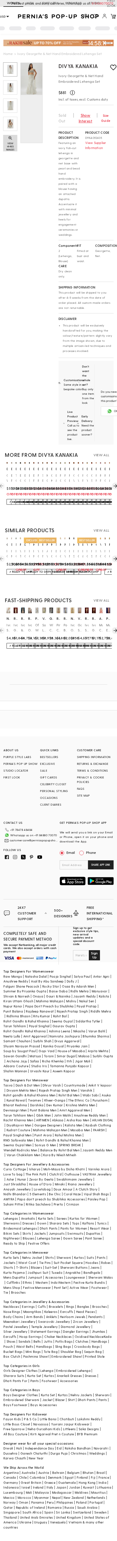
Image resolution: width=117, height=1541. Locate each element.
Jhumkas (98, 1331)
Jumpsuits (57, 1233)
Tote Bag (51, 1351)
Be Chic (55, 1194)
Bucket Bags (12, 1351)
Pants (101, 1257)
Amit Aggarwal (35, 1036)
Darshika (36, 1105)
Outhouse (71, 1174)
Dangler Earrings (76, 1331)
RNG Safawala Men (18, 1140)
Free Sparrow (14, 1429)
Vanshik (86, 1090)
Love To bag (12, 1174)
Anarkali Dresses (69, 1375)
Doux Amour (63, 1189)
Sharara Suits (13, 1375)
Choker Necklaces (58, 1336)
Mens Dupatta (14, 1277)
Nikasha (79, 1031)
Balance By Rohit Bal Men (60, 1150)
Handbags (99, 1341)
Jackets (40, 1233)
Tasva (7, 1085)
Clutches (81, 1341)
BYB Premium (87, 1434)
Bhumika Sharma (96, 1036)
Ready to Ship (14, 1243)
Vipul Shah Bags (96, 1194)
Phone (91, 852)
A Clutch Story (87, 1189)
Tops (76, 1223)
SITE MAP (83, 795)
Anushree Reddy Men (90, 1115)
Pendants (95, 1317)
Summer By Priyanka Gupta (24, 991)
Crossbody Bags (87, 1346)
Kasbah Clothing (98, 1125)
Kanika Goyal (53, 1046)
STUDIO (94, 3)
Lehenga (46, 1370)
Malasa (83, 1056)
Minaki (60, 1184)
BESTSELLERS (49, 757)
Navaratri (101, 1448)
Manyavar (99, 991)
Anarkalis (28, 1218)
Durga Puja (59, 1453)
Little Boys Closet (16, 1424)
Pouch (8, 1346)
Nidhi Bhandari (15, 1194)
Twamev (34, 1100)
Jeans (94, 1267)
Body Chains (13, 1317)
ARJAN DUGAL (102, 1120)
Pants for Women (73, 1228)
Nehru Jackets (81, 1395)
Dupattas (93, 1233)
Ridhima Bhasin (19, 1016)
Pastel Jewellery (15, 1326)
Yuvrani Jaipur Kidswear (70, 1424)
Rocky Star (50, 986)
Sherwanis (11, 1223)
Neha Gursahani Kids (44, 1429)
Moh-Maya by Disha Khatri (64, 1169)
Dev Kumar (54, 1105)
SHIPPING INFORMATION (94, 757)
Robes (105, 1262)
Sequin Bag (93, 1351)
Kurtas (79, 1257)
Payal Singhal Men (17, 1135)
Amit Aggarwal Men (74, 1110)
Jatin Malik (62, 1115)
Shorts (8, 1267)
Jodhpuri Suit (38, 1272)
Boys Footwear (15, 1405)
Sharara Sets (59, 1223)
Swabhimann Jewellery (75, 1179)
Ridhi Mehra (79, 991)
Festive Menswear (37, 1287)
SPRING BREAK (70, 1145)
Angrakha (72, 1272)
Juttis (48, 1341)
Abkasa (57, 1120)
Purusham (100, 1100)
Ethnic (27, 1282)
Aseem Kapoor (64, 1071)
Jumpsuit (35, 1277)
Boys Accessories (43, 1405)
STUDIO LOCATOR (15, 770)
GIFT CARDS (48, 777)
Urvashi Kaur (40, 1071)
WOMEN (13, 3)
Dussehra (10, 1453)
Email (70, 852)
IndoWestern (60, 1282)
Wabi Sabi (90, 1095)
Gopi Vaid (47, 1051)
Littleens (69, 1429)
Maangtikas (32, 1311)
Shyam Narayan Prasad (21, 1046)
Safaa (34, 1061)
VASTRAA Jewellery (97, 1174)
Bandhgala (92, 1272)
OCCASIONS (49, 797)
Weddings (97, 1453)
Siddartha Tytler (88, 1021)
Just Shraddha (14, 1184)
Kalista (104, 996)
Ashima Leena (59, 1031)
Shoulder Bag (70, 1351)
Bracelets (56, 1306)
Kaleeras (50, 1311)
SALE (43, 770)
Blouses (28, 1238)
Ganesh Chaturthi (34, 1453)
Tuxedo (56, 1272)
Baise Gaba (58, 991)
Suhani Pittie (13, 1204)
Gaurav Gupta (64, 1026)
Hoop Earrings (30, 1336)
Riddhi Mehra (101, 1011)
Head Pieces (85, 1311)
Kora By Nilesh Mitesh (59, 1155)
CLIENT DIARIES (50, 804)
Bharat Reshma (15, 1105)
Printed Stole (95, 1356)
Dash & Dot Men (28, 1085)
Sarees (62, 1218)
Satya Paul (82, 976)
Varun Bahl (96, 1031)
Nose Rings (11, 1311)
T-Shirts (22, 1267)
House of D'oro (40, 1184)
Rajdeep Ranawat (40, 1011)
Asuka (106, 1095)
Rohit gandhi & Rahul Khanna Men (29, 1095)
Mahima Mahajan (49, 1001)
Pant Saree (93, 1238)
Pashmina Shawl (36, 1356)
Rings (70, 1306)
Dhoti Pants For (15, 1381)
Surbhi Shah (42, 1041)
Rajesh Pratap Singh (72, 1011)
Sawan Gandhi (15, 1056)
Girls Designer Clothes (20, 1370)
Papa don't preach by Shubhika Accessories (51, 1199)
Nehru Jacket (32, 1257)
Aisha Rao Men (77, 1120)
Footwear (99, 1287)
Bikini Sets (11, 1233)
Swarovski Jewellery (54, 1321)
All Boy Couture (15, 1434)
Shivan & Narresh (16, 996)
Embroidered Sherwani (21, 1400)
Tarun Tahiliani (14, 1026)
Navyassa (40, 1424)
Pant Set (60, 1287)
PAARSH (99, 1130)
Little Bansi (48, 1419)
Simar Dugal (66, 1056)
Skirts (26, 1233)
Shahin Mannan (15, 1071)
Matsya (35, 1056)
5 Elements (38, 1194)
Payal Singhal (39, 1026)
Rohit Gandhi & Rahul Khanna (26, 1021)
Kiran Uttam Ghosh (18, 1001)
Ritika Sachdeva (38, 1204)
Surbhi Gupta (103, 1056)
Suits (90, 1257)
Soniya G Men (45, 1145)
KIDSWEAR (73, 3)
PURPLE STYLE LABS (17, 757)
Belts (37, 1341)
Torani (49, 1056)
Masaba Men (80, 1130)
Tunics (101, 1223)
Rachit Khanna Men (18, 1120)
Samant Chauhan (16, 1041)
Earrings (28, 1306)
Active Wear (79, 1287)
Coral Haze (72, 1194)
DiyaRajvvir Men (19, 1125)
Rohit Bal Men (69, 1095)
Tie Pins (45, 1262)
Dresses (28, 1223)
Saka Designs (89, 1429)
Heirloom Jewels (72, 1317)
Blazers (36, 1267)
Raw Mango (12, 976)
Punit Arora (43, 1135)
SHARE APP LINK (100, 864)
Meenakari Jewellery (19, 1321)
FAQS (81, 788)
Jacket (47, 1400)
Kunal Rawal (16, 1100)
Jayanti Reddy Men (97, 1150)
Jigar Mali (83, 1061)
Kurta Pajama (14, 1272)
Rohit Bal (60, 1016)
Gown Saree (72, 1238)
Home (8, 54)
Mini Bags (33, 1351)
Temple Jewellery (44, 1326)
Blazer (60, 1400)
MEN (30, 3)
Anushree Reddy (15, 981)
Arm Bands (34, 1317)
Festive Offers (39, 1243)
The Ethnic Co (78, 1100)
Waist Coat (27, 1262)
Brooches (18, 1292)
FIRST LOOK (11, 777)
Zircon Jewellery (85, 1321)
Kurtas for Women (83, 1218)
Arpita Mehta (98, 1051)
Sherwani (64, 1257)
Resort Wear (99, 1228)
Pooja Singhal (60, 976)
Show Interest (85, 118)
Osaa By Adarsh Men (78, 986)
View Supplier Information (95, 145)
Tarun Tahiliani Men (18, 1115)
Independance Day (39, 1448)
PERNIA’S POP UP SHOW (20, 763)
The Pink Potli (36, 1174)
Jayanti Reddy (84, 996)
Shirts (49, 1257)
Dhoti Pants (48, 1228)
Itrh (69, 1061)
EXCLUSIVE (47, 763)
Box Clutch (11, 1356)
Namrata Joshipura (64, 1036)
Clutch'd (55, 1174)
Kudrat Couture (18, 1130)
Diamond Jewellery (76, 1326)
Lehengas (10, 1218)
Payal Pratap (87, 1006)
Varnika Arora (99, 1169)
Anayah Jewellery (17, 1189)
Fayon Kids (12, 1419)
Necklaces (11, 1306)
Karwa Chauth (14, 1458)
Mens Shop (11, 1287)
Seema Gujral (62, 1021)
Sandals (24, 1341)
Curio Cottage (14, 1169)
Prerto (58, 1204)
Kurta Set (34, 1375)
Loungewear (75, 1277)
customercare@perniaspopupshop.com (34, 840)
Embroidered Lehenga (73, 1370)
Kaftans (88, 1223)
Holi (19, 1448)
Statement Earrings (45, 1331)
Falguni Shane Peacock (21, 986)
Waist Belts (24, 1346)
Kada (108, 1336)
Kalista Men (73, 1125)
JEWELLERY (50, 3)
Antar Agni (101, 976)
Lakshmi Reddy (89, 1419)
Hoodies (91, 1262)
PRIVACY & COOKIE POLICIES (90, 780)
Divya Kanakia (78, 66)
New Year (36, 1458)
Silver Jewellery (15, 1331)
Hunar (21, 1179)
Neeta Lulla (11, 1036)
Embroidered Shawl (66, 1356)
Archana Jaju (17, 1061)
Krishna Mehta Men (80, 1105)
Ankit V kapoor (100, 1085)
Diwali (8, 1448)
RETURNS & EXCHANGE (92, 763)
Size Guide (105, 118)
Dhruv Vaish (52, 1085)
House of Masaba (71, 1051)
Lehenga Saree (48, 1238)
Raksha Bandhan (78, 1448)
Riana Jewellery (80, 1184)
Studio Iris (39, 1066)
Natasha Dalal (36, 976)
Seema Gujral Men (17, 1145)
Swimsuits (75, 1233)
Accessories (54, 1277)
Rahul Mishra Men (68, 1135)
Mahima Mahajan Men (50, 1130)
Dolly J (72, 981)
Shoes (11, 1341)
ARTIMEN (42, 1120)
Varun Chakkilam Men (24, 1155)
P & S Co (30, 1419)
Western (41, 1282)
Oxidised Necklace (89, 1336)
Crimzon (72, 1204)
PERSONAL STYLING (54, 791)
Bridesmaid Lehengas (20, 1228)
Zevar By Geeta (41, 1179)
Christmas (79, 1453)
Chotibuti (67, 1419)
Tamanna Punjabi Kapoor (69, 1066)
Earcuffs (66, 1311)
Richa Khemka (53, 1061)
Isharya (35, 1169)
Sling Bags (63, 1346)
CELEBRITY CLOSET (53, 784)
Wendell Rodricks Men (20, 1150)
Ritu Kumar (41, 1016)
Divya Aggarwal (67, 1041)
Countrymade (74, 1085)
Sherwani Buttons (73, 1267)
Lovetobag (42, 1189)
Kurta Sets (46, 1218)
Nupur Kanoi (12, 1006)
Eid (59, 1448)
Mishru (71, 1001)
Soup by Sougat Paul (19, 1051)
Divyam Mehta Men (21, 1090)
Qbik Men (43, 1115)
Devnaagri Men (15, 1110)
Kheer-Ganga (54, 1100)
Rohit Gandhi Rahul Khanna (24, 1031)
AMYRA (8, 1199)
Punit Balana (13, 1011)
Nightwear (11, 1238)
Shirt (71, 1400)
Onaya (38, 996)
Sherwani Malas (100, 1277)
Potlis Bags (63, 1341)
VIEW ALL (101, 455)
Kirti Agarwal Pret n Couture (52, 1434)
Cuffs (42, 1306)
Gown (42, 1223)
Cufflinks (13, 1282)
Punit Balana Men (43, 1110)
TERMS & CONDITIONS (92, 770)
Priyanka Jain (77, 1046)
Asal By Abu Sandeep (47, 981)
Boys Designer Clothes (20, 1395)
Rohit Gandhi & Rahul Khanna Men (62, 1140)
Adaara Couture (15, 1066)
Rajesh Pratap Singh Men (58, 1090)
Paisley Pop (96, 1199)
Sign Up (94, 955)
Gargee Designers (48, 1125)
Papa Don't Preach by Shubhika (49, 1006)
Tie (5, 1292)
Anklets (51, 1317)
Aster (10, 1179)
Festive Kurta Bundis (89, 1282)
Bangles (83, 1306)
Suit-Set (51, 1267)
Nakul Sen (86, 1001)
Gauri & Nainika (58, 996)
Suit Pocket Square (68, 1262)
